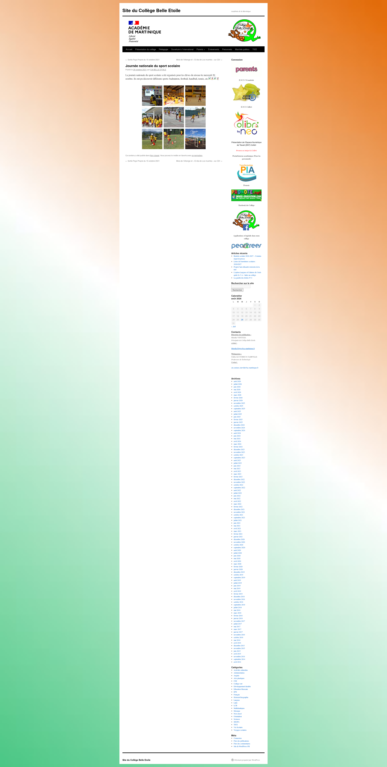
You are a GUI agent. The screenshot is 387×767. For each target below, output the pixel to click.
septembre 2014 (239, 659)
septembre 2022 (239, 487)
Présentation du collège (145, 49)
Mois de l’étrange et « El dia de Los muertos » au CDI (199, 59)
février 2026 (238, 397)
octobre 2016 (238, 637)
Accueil (129, 49)
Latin (235, 702)
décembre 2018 (239, 596)
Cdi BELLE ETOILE (158, 69)
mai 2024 (237, 438)
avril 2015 (237, 653)
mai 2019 (237, 588)
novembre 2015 (239, 648)
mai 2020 (237, 558)
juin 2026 (237, 386)
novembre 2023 (239, 452)
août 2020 (237, 550)
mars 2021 (237, 531)
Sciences (237, 719)
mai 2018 (237, 610)
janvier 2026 (238, 400)
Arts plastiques (239, 678)
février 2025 (238, 419)
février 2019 (238, 594)
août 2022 (237, 490)
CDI (235, 681)
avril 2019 (237, 591)
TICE (254, 49)
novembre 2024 (239, 427)
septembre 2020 (239, 547)
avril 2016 (237, 643)
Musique (237, 711)
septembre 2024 (239, 430)
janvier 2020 (238, 569)
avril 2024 (237, 441)
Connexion (238, 738)
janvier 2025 (238, 422)
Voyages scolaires (240, 730)
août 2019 (237, 580)
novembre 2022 (239, 482)
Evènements (213, 49)
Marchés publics (242, 49)
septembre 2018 (239, 604)
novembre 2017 (239, 621)
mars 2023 (237, 474)
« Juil (233, 326)
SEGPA (236, 722)
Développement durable (242, 686)
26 (242, 319)
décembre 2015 (239, 645)
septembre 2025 (239, 408)
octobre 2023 (238, 455)
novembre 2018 (239, 599)
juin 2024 (237, 436)
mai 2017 (237, 626)
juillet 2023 (238, 463)
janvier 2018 (238, 618)
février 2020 (238, 566)
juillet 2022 (238, 493)
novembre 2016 (239, 634)
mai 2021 (237, 525)
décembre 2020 (239, 539)
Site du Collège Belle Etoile (151, 10)
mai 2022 (237, 498)
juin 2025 (237, 416)
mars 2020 (237, 564)
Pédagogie (163, 49)
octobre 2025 (238, 406)
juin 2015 (237, 651)
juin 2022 (237, 495)
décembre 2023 (239, 449)
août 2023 (237, 460)
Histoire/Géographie (241, 697)
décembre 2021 (239, 509)
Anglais (236, 675)
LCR (235, 705)
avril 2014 (237, 662)
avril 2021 (237, 528)
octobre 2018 (238, 602)
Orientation (238, 716)
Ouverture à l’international (182, 49)
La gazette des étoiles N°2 (243, 278)
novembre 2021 (239, 512)
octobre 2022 (238, 485)
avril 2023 (237, 471)
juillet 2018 (238, 607)
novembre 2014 (239, 656)
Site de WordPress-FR (242, 746)
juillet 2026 (238, 384)
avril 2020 (237, 561)
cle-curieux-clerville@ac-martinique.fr (244, 367)
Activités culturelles (241, 670)
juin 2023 (237, 465)
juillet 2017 (238, 623)
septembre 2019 (239, 577)
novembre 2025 (239, 403)
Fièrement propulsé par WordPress (247, 760)
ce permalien (197, 155)
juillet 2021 (238, 520)
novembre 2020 (239, 542)
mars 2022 (237, 504)
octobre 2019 (238, 574)
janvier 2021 (238, 536)
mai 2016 (237, 640)
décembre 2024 (239, 425)
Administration (239, 673)
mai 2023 (237, 468)
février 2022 (238, 506)
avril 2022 (237, 501)
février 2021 (238, 534)
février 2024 (238, 446)
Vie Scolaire (238, 727)
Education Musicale (241, 689)
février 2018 (238, 615)
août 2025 (237, 411)
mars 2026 (237, 395)
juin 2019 (237, 585)
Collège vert (238, 683)
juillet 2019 (238, 583)
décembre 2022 (239, 479)
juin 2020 (237, 555)
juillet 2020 (238, 553)
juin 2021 (237, 523)
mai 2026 (237, 389)
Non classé (154, 155)
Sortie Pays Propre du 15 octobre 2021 (142, 59)
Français (237, 694)
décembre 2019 (239, 572)
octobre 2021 (238, 515)
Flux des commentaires (242, 743)
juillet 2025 (238, 414)
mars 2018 (237, 613)
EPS (235, 692)
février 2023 (238, 476)
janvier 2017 (238, 632)
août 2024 (237, 433)
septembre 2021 (239, 517)
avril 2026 (237, 392)
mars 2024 (237, 444)
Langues (237, 700)
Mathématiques (239, 708)
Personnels (227, 49)
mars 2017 (237, 629)
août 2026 (237, 381)
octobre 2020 (238, 544)
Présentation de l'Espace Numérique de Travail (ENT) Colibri (246, 143)
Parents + (201, 49)
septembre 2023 (239, 457)
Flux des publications (241, 741)
